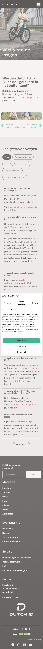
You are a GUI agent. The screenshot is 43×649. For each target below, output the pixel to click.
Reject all (21, 352)
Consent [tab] (7, 303)
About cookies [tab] (21, 303)
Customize (22, 346)
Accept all (21, 340)
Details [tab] (35, 303)
